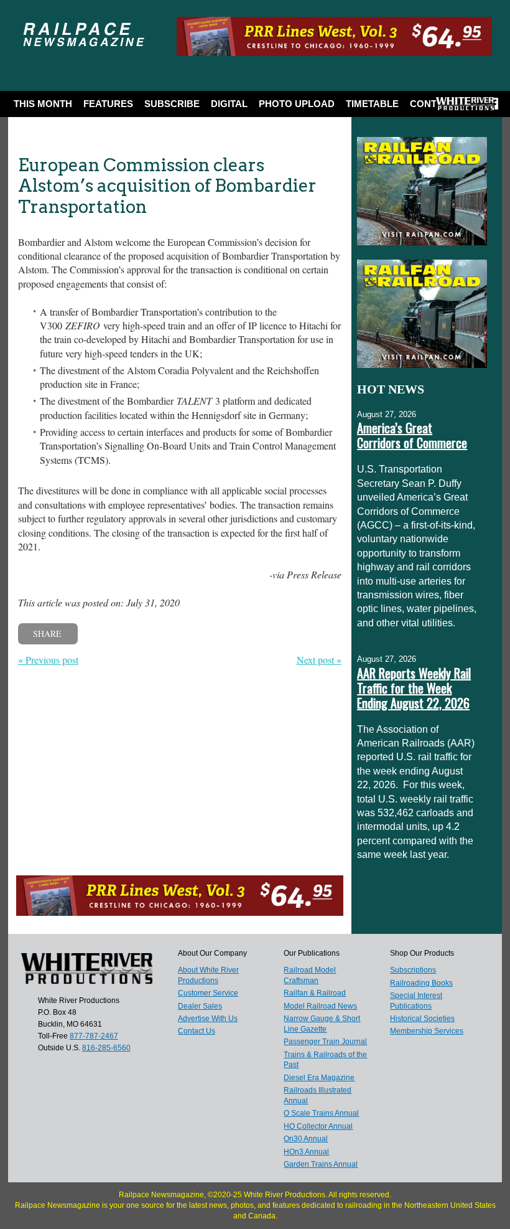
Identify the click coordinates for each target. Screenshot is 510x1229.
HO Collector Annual (318, 1126)
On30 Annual (306, 1138)
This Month (43, 103)
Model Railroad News (320, 1006)
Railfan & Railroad (315, 993)
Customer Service (208, 993)
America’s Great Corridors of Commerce (412, 435)
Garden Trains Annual (321, 1164)
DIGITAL (229, 103)
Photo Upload (297, 103)
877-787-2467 (94, 1036)
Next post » (319, 659)
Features (108, 103)
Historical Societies (422, 1018)
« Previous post (48, 659)
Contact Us (196, 1031)
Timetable (372, 103)
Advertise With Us (208, 1018)
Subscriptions (413, 970)
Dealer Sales (200, 1006)
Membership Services (426, 1031)
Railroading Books (421, 983)
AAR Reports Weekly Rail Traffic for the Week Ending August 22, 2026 (414, 688)
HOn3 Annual (306, 1151)
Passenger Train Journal (325, 1041)
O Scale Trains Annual (321, 1113)
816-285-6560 (106, 1047)
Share (47, 633)
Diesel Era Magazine (319, 1077)
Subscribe (172, 103)
